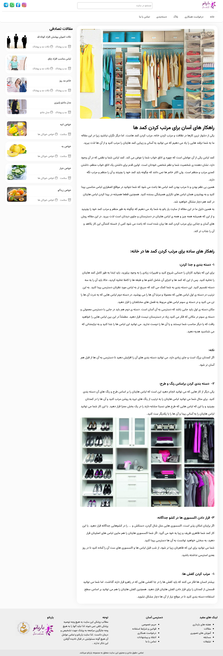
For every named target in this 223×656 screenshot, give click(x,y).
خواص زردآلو (64, 190)
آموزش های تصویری (200, 633)
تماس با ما (144, 17)
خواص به (66, 146)
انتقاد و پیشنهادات (146, 637)
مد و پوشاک (61, 47)
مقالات (207, 629)
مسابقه (207, 637)
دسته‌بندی (161, 17)
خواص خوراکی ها (46, 134)
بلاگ (175, 17)
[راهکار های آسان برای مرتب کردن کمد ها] (147, 506)
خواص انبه (65, 124)
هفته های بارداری (202, 624)
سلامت (63, 134)
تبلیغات (207, 641)
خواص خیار (65, 168)
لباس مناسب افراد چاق (59, 59)
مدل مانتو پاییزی (62, 103)
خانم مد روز (65, 81)
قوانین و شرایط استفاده (144, 629)
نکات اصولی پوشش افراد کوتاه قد (54, 37)
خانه (212, 17)
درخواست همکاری (194, 17)
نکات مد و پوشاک (40, 47)
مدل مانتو (44, 112)
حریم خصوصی (149, 624)
